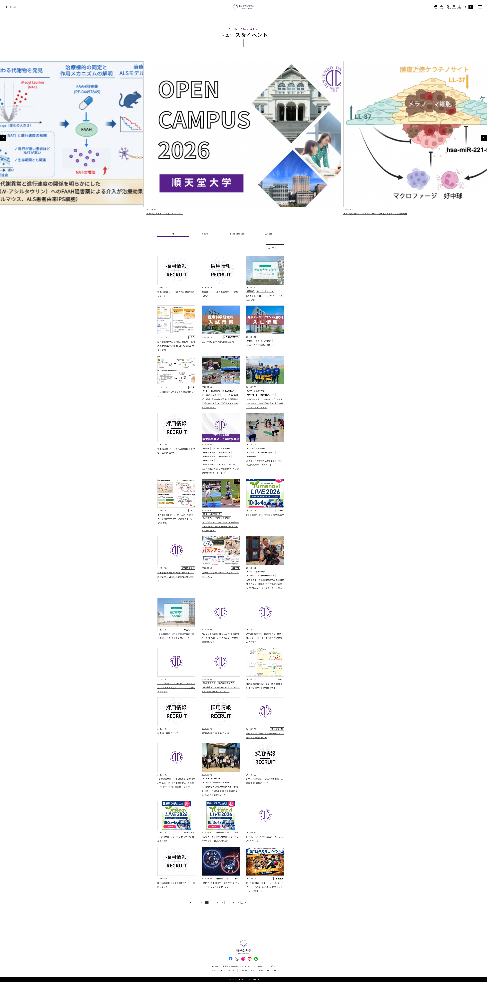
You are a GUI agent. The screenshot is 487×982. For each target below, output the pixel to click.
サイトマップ (231, 970)
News (205, 233)
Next (484, 138)
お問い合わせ (216, 970)
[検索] (7, 7)
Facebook (230, 959)
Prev (191, 902)
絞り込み (272, 248)
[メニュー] (480, 7)
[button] (436, 7)
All (173, 233)
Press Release (236, 233)
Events (268, 233)
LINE (256, 959)
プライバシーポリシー (267, 970)
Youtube (249, 959)
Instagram (243, 959)
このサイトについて (247, 970)
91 (245, 902)
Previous (3, 138)
